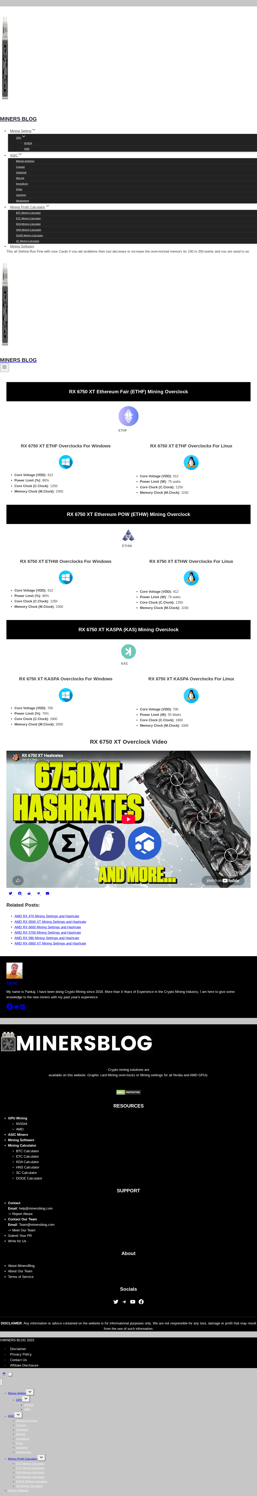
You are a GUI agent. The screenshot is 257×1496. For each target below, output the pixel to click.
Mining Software (22, 246)
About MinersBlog (21, 1266)
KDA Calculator (27, 1162)
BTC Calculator (27, 1151)
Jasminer (21, 195)
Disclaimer (18, 1349)
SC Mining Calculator (27, 241)
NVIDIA (28, 143)
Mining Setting (17, 1393)
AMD (27, 149)
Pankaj (11, 983)
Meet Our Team (23, 1230)
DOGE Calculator (29, 1178)
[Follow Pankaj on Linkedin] (22, 1008)
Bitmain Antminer (25, 161)
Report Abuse (22, 1214)
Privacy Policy (21, 1354)
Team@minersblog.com (36, 1225)
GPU (19, 1400)
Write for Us (17, 1241)
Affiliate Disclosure (24, 1365)
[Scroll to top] (4, 1375)
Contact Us (18, 1360)
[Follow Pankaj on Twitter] (17, 1008)
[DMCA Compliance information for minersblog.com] (128, 1093)
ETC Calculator (27, 1156)
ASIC (11, 1416)
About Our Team (20, 1271)
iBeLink (20, 178)
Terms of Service (21, 1277)
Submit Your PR (20, 1236)
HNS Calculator (27, 1167)
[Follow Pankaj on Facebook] (10, 1008)
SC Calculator (26, 1173)
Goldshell (21, 172)
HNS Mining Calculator (28, 230)
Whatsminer (22, 200)
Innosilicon (22, 183)
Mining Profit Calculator (23, 1458)
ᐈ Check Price (145, 7)
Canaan (20, 167)
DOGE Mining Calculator (29, 235)
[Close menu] (1, 1382)
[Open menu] (4, 367)
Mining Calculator (22, 1145)
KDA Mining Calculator (28, 224)
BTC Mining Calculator (28, 212)
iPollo (19, 189)
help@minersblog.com (36, 1208)
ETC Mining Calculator (28, 218)
